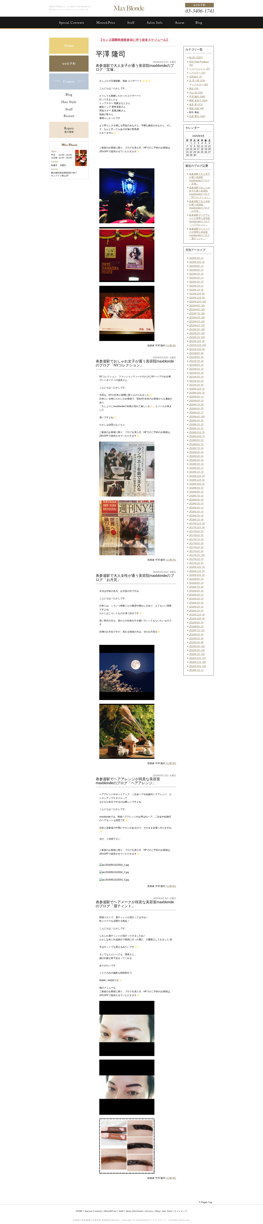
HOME (79, 1211)
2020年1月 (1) (196, 428)
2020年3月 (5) (196, 420)
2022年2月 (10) (197, 333)
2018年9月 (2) (196, 488)
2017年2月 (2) (196, 559)
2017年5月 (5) (196, 547)
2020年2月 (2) (196, 424)
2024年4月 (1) (196, 258)
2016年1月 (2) (196, 610)
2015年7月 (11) (197, 630)
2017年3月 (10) (197, 555)
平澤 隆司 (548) (197, 96)
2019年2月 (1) (196, 468)
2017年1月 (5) (196, 563)
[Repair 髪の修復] (69, 137)
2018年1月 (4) (196, 519)
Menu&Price (110, 1211)
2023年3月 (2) (196, 281)
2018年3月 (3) (196, 511)
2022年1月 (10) (197, 337)
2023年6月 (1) (196, 270)
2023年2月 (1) (196, 286)
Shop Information (134, 1211)
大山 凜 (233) (196, 92)
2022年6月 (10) (197, 317)
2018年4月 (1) (196, 507)
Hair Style (167, 1211)
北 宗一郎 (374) (197, 80)
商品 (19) (193, 88)
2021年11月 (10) (197, 345)
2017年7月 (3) (196, 539)
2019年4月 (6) (196, 460)
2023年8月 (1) (196, 266)
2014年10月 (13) (197, 666)
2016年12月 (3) (197, 567)
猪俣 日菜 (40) (196, 108)
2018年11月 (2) (197, 480)
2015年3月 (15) (197, 646)
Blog (157, 1211)
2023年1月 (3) (196, 289)
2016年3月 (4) (196, 603)
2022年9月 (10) (197, 305)
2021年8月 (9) (196, 357)
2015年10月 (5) (197, 618)
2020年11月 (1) (197, 389)
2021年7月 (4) (196, 361)
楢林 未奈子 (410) (198, 100)
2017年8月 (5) (196, 535)
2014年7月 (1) (196, 670)
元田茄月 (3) (195, 76)
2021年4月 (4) (196, 373)
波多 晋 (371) (196, 104)
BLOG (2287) (196, 57)
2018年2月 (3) (196, 515)
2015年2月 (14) (197, 650)
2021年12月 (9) (197, 341)
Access (149, 1211)
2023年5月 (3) (196, 274)
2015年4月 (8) (196, 642)
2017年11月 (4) (197, 523)
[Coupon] (69, 89)
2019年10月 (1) (197, 436)
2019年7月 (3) (196, 448)
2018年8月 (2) (196, 491)
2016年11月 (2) (197, 571)
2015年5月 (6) (196, 638)
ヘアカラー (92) (200, 84)
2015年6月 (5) (196, 634)
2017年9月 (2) (196, 531)
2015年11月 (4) (197, 614)
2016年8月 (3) (196, 583)
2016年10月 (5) (197, 575)
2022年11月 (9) (197, 297)
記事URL (171, 345)
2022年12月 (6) (197, 293)
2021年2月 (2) (196, 381)
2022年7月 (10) (197, 313)
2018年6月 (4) (196, 499)
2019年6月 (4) (196, 452)
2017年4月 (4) (196, 551)
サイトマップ (180, 1211)
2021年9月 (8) (196, 353)
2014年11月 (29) (197, 662)
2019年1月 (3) (196, 472)
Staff (121, 1211)
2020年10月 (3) (197, 392)
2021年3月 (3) (196, 377)
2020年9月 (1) (196, 396)
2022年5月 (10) (197, 321)
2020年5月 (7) (196, 412)
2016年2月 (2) (196, 606)
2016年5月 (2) (196, 594)
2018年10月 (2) (197, 484)
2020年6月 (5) (196, 408)
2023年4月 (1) (196, 277)
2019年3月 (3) (196, 464)
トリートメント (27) (199, 69)
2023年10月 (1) (197, 262)
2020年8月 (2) (196, 400)
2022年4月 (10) (197, 325)
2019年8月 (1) (196, 444)
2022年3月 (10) (197, 329)
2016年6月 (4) (196, 591)
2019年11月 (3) (197, 432)
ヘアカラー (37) (197, 72)
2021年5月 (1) (196, 369)
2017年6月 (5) (196, 543)
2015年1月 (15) (197, 654)
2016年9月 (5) (196, 579)
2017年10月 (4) (197, 527)
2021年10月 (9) (197, 349)
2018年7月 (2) (196, 495)
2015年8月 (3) (196, 626)
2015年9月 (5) (196, 622)
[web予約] (69, 71)
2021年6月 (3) (196, 365)
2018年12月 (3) (197, 476)
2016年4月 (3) (196, 598)
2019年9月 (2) (196, 440)
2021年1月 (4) (196, 385)
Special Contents (93, 1211)
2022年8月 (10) (197, 309)
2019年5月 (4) (196, 456)
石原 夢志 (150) (197, 116)
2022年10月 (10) (197, 301)
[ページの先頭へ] (205, 1202)
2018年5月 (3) (196, 503)
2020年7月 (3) (196, 404)
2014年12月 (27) (197, 658)
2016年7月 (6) (196, 587)
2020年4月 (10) (197, 416)
